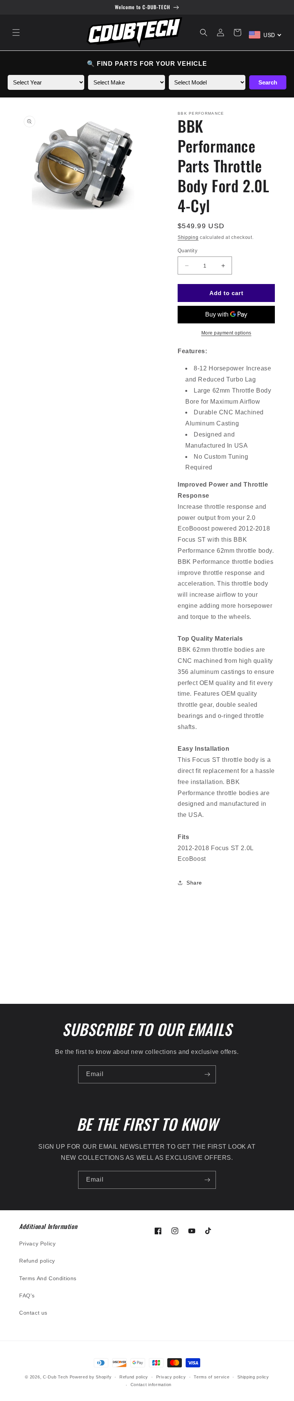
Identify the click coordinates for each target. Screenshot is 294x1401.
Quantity (188, 250)
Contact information (151, 1384)
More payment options (226, 333)
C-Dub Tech (55, 1377)
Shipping (188, 237)
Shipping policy (253, 1377)
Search (267, 82)
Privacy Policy (37, 1243)
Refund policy (37, 1261)
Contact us (33, 1313)
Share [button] (194, 883)
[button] (16, 32)
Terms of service (211, 1377)
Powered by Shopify (91, 1377)
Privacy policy (171, 1377)
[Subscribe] (207, 1074)
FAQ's (27, 1295)
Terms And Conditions (48, 1278)
